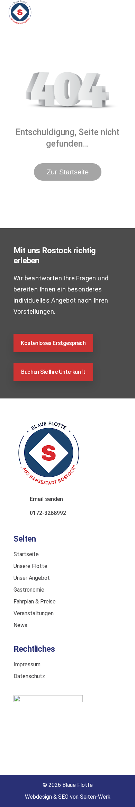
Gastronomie (29, 589)
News (20, 625)
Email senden (46, 499)
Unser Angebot (32, 578)
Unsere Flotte (30, 566)
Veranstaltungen (34, 613)
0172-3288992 (48, 513)
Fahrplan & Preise (35, 601)
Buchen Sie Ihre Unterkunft (53, 372)
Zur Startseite (68, 172)
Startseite (26, 554)
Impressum (27, 664)
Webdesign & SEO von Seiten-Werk (67, 796)
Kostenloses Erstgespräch (53, 343)
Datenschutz (29, 676)
